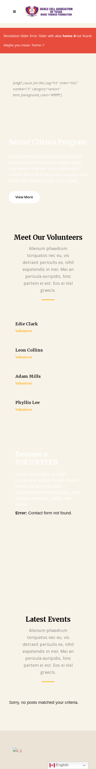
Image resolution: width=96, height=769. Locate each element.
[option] (48, 751)
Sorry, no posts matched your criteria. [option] (44, 702)
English (62, 765)
